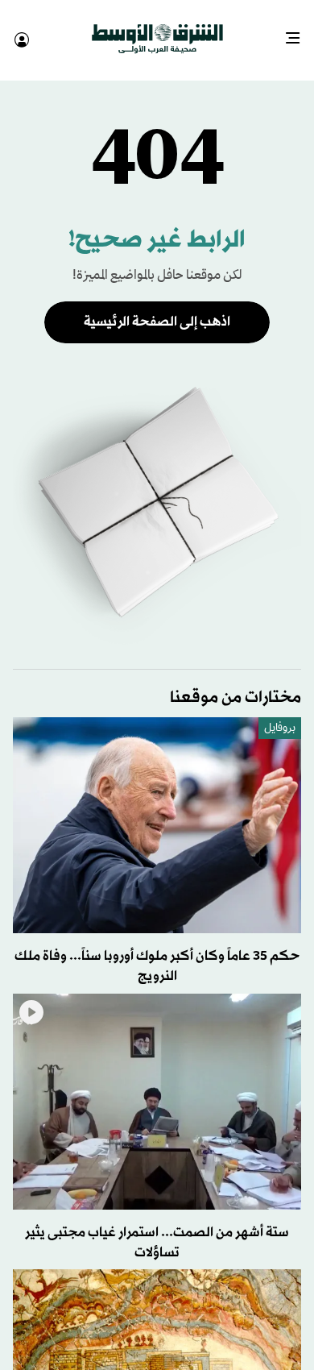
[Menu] (299, 32)
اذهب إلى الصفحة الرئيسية (157, 307)
